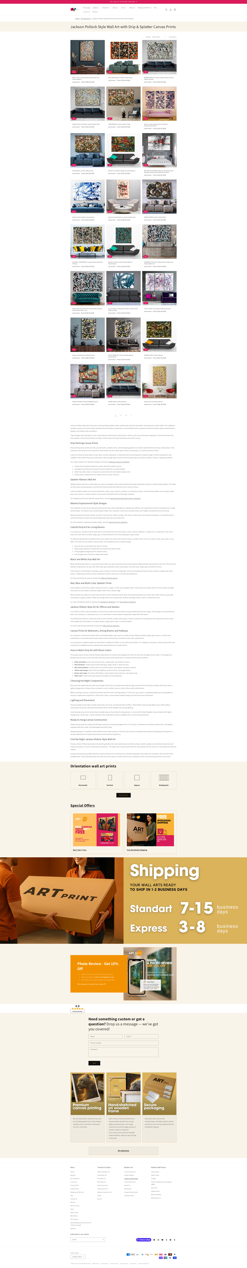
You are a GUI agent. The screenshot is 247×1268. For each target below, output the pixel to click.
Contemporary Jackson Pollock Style (82, 171)
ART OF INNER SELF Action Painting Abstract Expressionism (120, 356)
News (72, 1209)
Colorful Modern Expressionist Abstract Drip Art (157, 308)
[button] (166, 10)
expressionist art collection (118, 522)
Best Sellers (74, 1216)
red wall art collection (107, 602)
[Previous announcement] (71, 2)
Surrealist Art (101, 1178)
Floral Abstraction (130, 1182)
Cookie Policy (74, 1189)
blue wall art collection (128, 602)
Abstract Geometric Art (104, 1192)
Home (77, 19)
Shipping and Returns (77, 1192)
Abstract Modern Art (103, 1172)
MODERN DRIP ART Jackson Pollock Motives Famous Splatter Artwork (159, 78)
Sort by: (148, 37)
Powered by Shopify (86, 1263)
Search (72, 1172)
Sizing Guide (123, 795)
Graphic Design (129, 1175)
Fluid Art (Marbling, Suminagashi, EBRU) (161, 1183)
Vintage (153, 1178)
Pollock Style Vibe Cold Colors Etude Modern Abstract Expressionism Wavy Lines (87, 309)
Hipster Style (155, 1175)
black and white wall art (109, 578)
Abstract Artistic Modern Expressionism (83, 217)
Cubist (99, 1195)
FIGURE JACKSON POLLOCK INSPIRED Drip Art (85, 401)
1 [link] (115, 415)
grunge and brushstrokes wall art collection (125, 498)
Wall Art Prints (75, 1206)
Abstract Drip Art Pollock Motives (153, 401)
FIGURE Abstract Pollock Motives (117, 401)
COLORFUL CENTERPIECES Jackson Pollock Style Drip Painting (87, 263)
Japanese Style (129, 1195)
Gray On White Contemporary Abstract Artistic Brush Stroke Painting (123, 309)
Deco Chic (154, 1188)
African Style (155, 1172)
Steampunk (127, 1189)
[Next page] (131, 415)
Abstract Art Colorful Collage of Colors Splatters (121, 171)
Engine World (155, 1191)
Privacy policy (104, 1263)
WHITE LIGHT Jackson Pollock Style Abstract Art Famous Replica (85, 78)
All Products (74, 1219)
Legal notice (133, 1263)
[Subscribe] (103, 1239)
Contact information (143, 1263)
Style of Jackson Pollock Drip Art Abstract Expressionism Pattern (156, 125)
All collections (86, 19)
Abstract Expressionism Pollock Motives (83, 355)
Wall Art (72, 1202)
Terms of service (114, 1263)
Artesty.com (77, 1263)
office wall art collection (111, 626)
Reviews (72, 1175)
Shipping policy (124, 1263)
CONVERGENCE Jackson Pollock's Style (119, 124)
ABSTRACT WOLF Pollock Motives (153, 355)
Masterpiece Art (156, 1198)
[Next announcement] (176, 2)
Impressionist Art (102, 1189)
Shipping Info (92, 868)
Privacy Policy (74, 1185)
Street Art (127, 1185)
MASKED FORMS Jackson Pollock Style (155, 217)
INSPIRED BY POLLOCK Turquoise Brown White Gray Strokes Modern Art (158, 263)
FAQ (71, 1195)
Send (94, 1063)
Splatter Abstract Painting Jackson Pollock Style (86, 124)
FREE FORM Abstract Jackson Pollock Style (120, 77)
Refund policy (96, 1263)
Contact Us (73, 1182)
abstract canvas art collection (119, 462)
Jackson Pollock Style (131, 1178)
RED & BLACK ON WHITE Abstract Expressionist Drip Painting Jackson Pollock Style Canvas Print (158, 171)
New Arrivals (74, 1212)
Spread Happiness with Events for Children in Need (80, 1224)
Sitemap (73, 1228)
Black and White (156, 1194)
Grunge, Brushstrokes (131, 1192)
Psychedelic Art (102, 1175)
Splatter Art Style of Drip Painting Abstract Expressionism (120, 263)
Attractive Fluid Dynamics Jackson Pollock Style (121, 217)
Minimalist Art (101, 1182)
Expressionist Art (102, 1185)
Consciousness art (130, 1172)
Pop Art (99, 1199)
